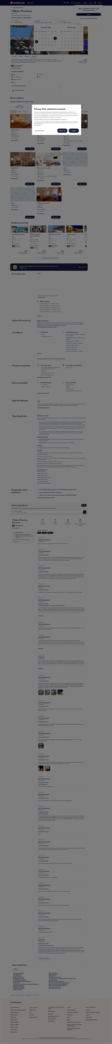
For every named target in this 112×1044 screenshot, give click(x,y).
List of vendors (37, 125)
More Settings (39, 130)
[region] (56, 119)
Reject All (62, 130)
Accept (74, 130)
